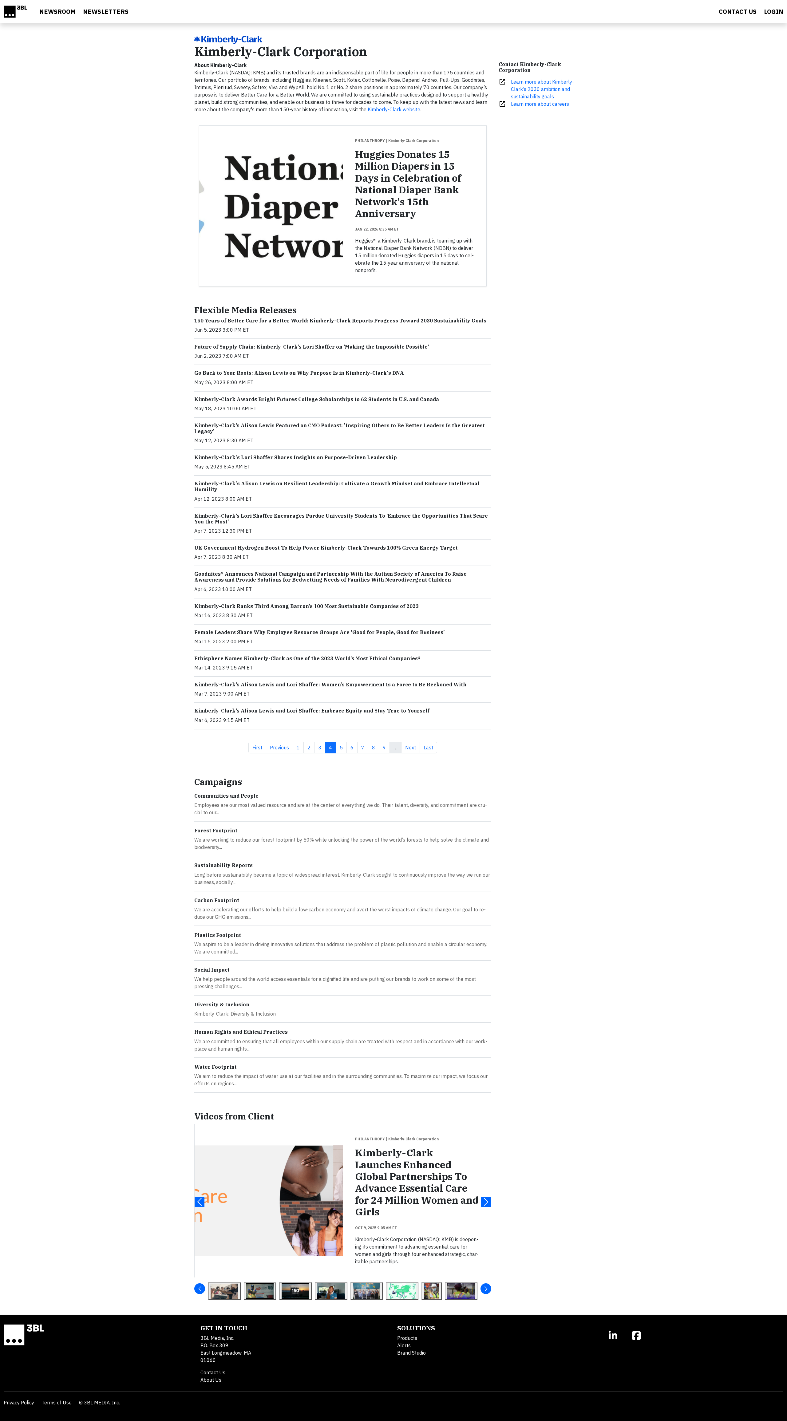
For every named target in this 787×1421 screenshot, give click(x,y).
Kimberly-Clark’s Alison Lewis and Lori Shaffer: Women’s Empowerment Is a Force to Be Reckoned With (330, 684)
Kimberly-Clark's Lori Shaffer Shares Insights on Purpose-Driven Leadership (295, 457)
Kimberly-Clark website (394, 109)
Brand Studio (411, 1353)
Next (412, 747)
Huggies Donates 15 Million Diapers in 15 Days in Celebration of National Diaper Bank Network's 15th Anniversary (408, 184)
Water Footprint (215, 1067)
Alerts (404, 1345)
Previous (281, 747)
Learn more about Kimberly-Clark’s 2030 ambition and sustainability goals (542, 89)
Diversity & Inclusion (221, 1004)
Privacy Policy (19, 1402)
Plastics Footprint (217, 935)
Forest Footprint (215, 830)
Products (407, 1338)
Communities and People (226, 796)
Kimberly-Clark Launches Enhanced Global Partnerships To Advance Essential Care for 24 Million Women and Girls (417, 1182)
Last (430, 747)
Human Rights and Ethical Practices (241, 1032)
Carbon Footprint (216, 900)
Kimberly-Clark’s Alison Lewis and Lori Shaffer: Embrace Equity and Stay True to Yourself (311, 711)
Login (773, 11)
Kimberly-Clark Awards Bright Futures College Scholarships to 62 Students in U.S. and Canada (316, 399)
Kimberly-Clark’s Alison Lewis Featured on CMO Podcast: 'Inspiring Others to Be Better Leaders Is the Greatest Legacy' (339, 428)
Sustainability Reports (223, 865)
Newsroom (57, 11)
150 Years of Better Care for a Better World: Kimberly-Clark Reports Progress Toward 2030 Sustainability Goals (340, 321)
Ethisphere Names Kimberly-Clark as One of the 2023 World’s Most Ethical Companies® (307, 658)
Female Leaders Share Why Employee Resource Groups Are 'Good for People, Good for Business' (319, 632)
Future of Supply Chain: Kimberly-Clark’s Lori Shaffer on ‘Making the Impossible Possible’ (311, 347)
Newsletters (106, 11)
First (259, 747)
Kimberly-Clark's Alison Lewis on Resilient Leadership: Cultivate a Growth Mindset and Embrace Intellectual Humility (336, 486)
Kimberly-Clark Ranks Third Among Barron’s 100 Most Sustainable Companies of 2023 (306, 606)
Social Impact (212, 970)
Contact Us (212, 1372)
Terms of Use (57, 1402)
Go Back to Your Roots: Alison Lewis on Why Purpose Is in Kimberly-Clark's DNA (299, 373)
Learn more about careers (540, 104)
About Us (210, 1380)
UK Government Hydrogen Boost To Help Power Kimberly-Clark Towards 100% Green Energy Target (326, 548)
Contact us (738, 11)
